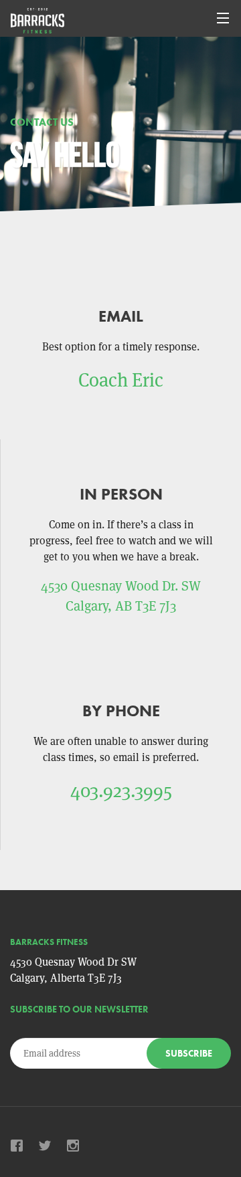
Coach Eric (120, 380)
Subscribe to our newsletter (79, 1009)
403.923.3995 (121, 790)
